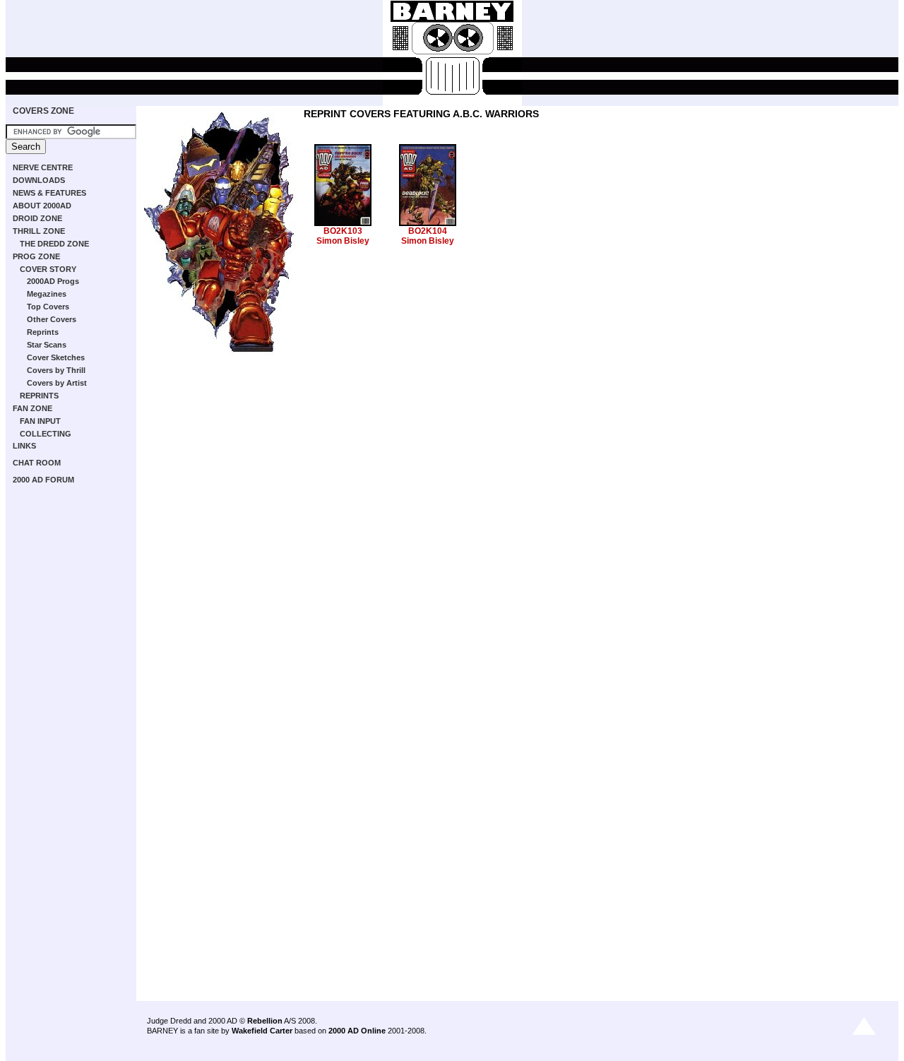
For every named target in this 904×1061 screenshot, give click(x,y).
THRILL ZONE (39, 231)
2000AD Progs (53, 281)
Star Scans (46, 344)
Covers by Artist (57, 383)
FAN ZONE (32, 408)
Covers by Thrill (56, 370)
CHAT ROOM (37, 462)
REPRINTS (39, 395)
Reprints (43, 332)
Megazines (46, 294)
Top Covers (48, 306)
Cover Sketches (56, 357)
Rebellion (264, 1020)
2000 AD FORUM (43, 479)
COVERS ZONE (43, 111)
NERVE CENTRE (43, 167)
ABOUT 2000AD (42, 205)
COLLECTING (45, 433)
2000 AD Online (357, 1030)
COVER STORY (48, 269)
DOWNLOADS (39, 180)
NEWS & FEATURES (49, 193)
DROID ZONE (37, 218)
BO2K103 (342, 231)
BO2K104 (427, 231)
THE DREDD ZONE (54, 243)
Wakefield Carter (262, 1030)
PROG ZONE (36, 256)
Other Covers (51, 319)
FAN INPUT (40, 421)
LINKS (24, 445)
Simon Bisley (342, 241)
